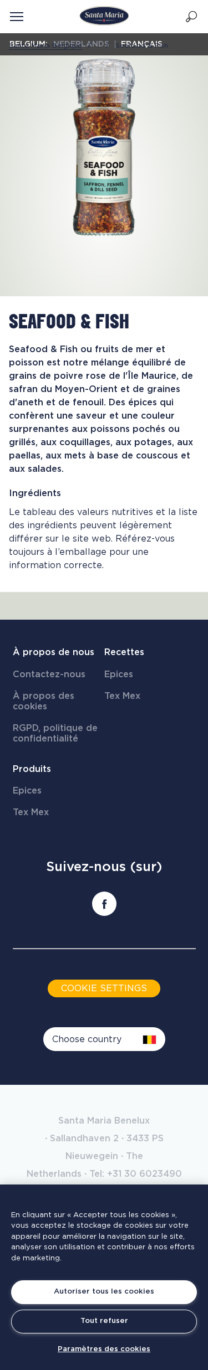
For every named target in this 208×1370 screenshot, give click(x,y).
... (99, 45)
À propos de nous (53, 652)
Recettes (124, 652)
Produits (32, 769)
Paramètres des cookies (104, 1349)
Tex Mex (122, 696)
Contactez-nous (49, 674)
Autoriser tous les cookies (104, 1291)
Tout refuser (104, 1321)
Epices (118, 674)
